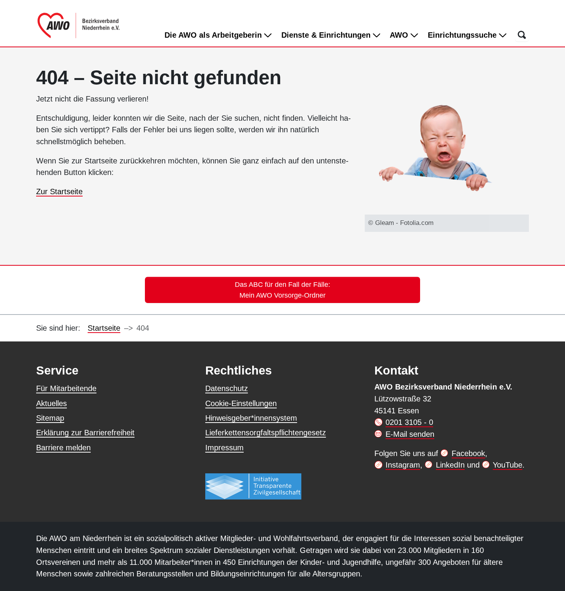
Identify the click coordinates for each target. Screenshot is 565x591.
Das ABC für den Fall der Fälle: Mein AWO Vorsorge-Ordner (282, 289)
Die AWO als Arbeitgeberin (214, 35)
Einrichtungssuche (463, 35)
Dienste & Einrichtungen (327, 35)
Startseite (104, 328)
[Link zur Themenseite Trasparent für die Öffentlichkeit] (253, 486)
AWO (400, 35)
